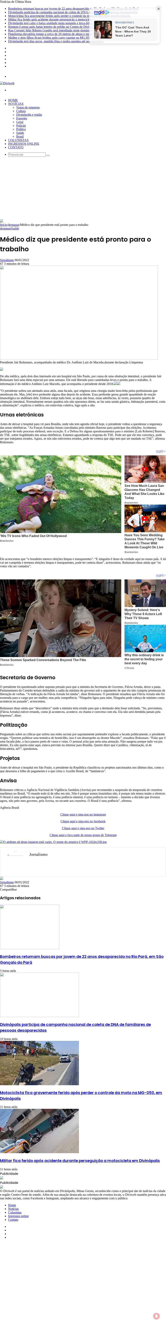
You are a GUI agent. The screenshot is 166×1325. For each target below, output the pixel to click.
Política (21, 129)
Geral (19, 122)
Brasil (20, 136)
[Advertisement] (83, 189)
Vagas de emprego (28, 107)
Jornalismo (7, 260)
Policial (21, 125)
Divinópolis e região (29, 114)
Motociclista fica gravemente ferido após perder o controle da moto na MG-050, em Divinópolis (69, 16)
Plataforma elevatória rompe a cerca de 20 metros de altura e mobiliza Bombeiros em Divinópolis (70, 34)
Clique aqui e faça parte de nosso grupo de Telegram (83, 835)
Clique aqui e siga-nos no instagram (83, 814)
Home (13, 100)
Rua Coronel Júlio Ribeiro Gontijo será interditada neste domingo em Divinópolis (60, 30)
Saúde (20, 133)
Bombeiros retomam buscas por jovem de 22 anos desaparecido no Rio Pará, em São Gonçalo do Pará (73, 8)
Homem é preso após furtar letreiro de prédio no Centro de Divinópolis (53, 26)
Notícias (15, 103)
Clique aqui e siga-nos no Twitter (83, 828)
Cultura (21, 111)
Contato (15, 147)
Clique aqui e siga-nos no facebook (83, 821)
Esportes (21, 118)
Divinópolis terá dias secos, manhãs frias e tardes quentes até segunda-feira (55, 41)
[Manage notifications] (156, 1316)
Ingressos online (23, 143)
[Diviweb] (7, 83)
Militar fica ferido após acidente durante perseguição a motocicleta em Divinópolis (60, 19)
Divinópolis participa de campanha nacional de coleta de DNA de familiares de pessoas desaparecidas (73, 12)
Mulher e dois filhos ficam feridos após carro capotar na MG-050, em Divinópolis (60, 37)
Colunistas (18, 140)
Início (3, 224)
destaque (13, 224)
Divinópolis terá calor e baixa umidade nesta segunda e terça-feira (50, 23)
